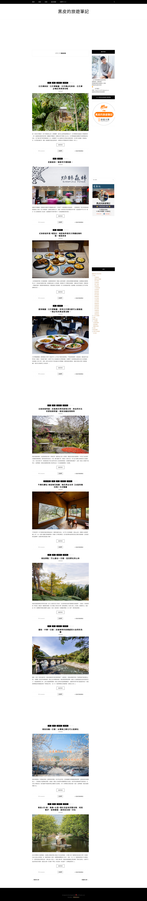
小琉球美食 (97, 287)
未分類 (94, 333)
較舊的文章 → (85, 879)
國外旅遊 (95, 319)
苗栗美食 (97, 286)
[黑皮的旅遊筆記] (103, 78)
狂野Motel (63, 2)
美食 (33, 2)
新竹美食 (97, 308)
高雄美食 (97, 305)
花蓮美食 (97, 277)
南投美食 (59, 82)
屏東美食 (97, 314)
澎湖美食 (97, 282)
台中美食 (97, 301)
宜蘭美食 (97, 310)
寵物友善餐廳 (47, 481)
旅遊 (40, 2)
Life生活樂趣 (96, 315)
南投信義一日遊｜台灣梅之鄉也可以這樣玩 (60, 729)
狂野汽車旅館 (96, 331)
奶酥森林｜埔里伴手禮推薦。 (60, 162)
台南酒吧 (97, 289)
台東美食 (97, 312)
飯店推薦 (53, 2)
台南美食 (97, 300)
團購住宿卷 (96, 326)
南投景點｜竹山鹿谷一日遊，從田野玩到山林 (60, 558)
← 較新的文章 (35, 879)
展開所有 (94, 273)
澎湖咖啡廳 (96, 322)
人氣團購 (95, 321)
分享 (60, 151)
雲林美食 (97, 307)
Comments (42, 151)
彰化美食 (97, 280)
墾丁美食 (97, 284)
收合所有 (99, 273)
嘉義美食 (97, 303)
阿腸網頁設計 (76, 897)
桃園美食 (97, 296)
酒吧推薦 (95, 324)
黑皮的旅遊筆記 (73, 11)
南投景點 (65, 82)
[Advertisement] (73, 34)
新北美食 (97, 294)
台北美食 (97, 298)
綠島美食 (97, 291)
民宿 (46, 2)
